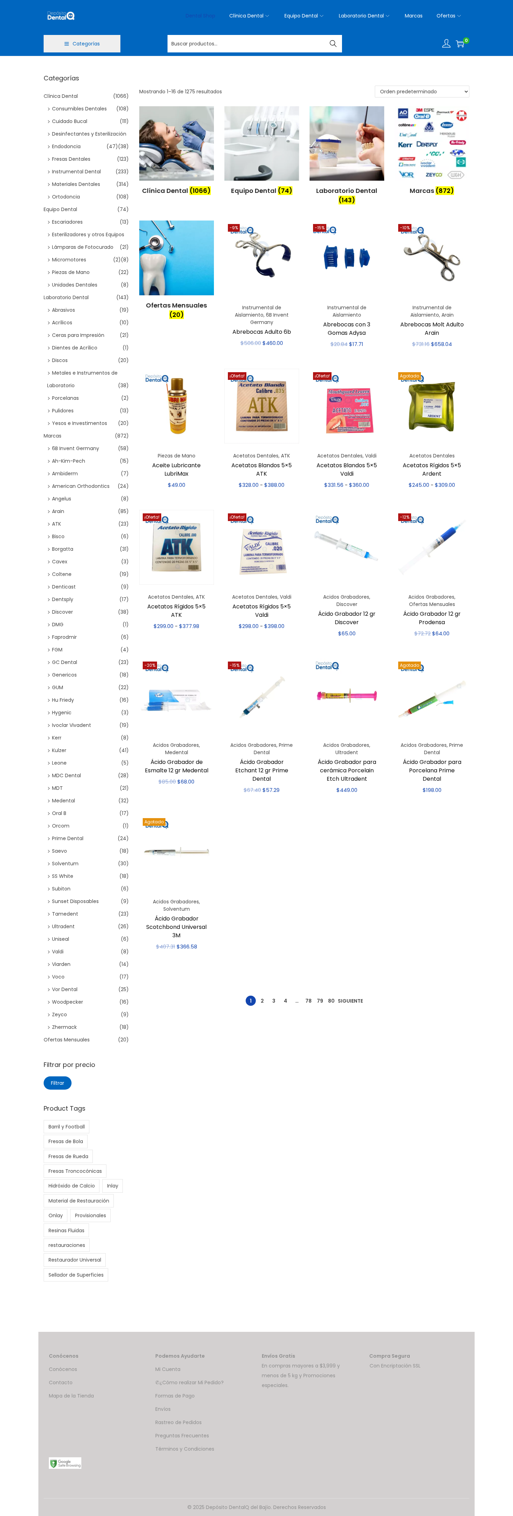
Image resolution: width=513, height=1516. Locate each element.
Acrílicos (62, 322)
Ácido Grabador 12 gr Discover (347, 618)
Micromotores (69, 259)
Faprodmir (64, 637)
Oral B (59, 813)
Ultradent (346, 752)
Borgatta (62, 549)
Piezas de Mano (176, 455)
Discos (60, 360)
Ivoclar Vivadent (71, 725)
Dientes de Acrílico (74, 347)
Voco (58, 976)
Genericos (64, 674)
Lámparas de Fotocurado (82, 247)
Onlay (56, 1215)
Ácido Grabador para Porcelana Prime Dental (432, 770)
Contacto (61, 1382)
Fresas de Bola (66, 1141)
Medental (176, 752)
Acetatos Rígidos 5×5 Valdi (261, 610)
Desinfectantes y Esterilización (89, 133)
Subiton (61, 888)
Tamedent (65, 913)
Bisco (58, 536)
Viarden (61, 964)
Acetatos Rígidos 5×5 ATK (176, 610)
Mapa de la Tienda (71, 1395)
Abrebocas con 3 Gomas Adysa (346, 328)
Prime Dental (67, 838)
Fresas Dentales (71, 159)
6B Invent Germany (269, 318)
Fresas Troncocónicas (75, 1171)
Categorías (86, 43)
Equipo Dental (60, 209)
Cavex (59, 561)
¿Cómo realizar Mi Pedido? (191, 1382)
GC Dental (64, 662)
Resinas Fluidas (66, 1230)
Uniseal (60, 939)
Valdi (371, 455)
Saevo (59, 850)
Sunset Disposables (75, 901)
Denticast (64, 586)
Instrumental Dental (76, 171)
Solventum (176, 908)
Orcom (60, 825)
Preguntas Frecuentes (182, 1435)
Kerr (56, 737)
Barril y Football (67, 1126)
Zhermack (64, 1027)
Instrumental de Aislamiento (258, 311)
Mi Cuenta (167, 1369)
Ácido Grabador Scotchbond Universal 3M (176, 927)
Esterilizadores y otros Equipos (88, 234)
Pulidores (63, 410)
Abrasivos (63, 309)
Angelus (61, 498)
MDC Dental (66, 775)
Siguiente (350, 1000)
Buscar (333, 43)
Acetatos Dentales (255, 455)
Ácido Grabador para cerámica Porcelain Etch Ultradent (347, 770)
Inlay (112, 1185)
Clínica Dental (61, 96)
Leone (59, 762)
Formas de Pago (175, 1395)
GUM (57, 687)
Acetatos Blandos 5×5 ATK (261, 469)
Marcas (52, 435)
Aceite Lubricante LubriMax (176, 469)
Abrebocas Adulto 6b (261, 332)
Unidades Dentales (74, 284)
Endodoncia (66, 146)
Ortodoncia (66, 196)
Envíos (163, 1409)
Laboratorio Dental (66, 297)
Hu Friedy (63, 699)
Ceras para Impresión (78, 335)
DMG (58, 624)
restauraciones (67, 1245)
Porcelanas (65, 398)
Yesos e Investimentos (79, 423)
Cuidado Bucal (69, 121)
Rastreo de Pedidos (178, 1422)
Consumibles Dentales (79, 108)
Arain (447, 314)
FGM (57, 649)
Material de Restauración (79, 1200)
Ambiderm (65, 473)
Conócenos (63, 1369)
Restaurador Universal (75, 1259)
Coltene (62, 574)
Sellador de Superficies (76, 1274)
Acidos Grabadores (346, 596)
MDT (57, 788)
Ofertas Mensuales (432, 604)
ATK (285, 455)
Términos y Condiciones (184, 1448)
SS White (62, 876)
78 (308, 1000)
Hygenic (62, 712)
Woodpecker (67, 1001)
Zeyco (59, 1014)
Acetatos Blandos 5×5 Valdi (347, 469)
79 (320, 1000)
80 (331, 1000)
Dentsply (62, 599)
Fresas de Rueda (68, 1156)
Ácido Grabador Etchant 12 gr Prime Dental (261, 770)
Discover (346, 604)
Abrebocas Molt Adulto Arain (432, 328)
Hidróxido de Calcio (72, 1185)
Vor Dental (64, 989)
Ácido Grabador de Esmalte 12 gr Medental (176, 766)
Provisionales (90, 1215)
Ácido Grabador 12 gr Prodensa (432, 618)
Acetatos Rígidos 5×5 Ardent (432, 469)
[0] (460, 43)
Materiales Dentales (76, 184)
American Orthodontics (81, 486)
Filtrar (57, 1083)
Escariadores (67, 221)
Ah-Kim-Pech (68, 460)
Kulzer (59, 750)
